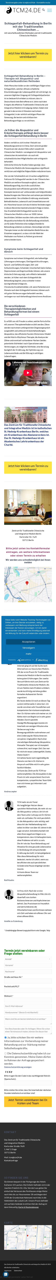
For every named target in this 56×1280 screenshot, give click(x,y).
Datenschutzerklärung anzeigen (18, 1067)
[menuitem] (42, 10)
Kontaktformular (43, 2)
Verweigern (28, 647)
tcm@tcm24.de (29, 2)
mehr (29, 653)
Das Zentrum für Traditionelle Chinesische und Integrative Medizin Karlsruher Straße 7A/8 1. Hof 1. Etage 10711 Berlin (22, 1146)
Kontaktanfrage (11, 1160)
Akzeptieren (28, 641)
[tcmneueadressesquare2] (28, 584)
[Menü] (48, 10)
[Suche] (42, 10)
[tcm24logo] (23, 10)
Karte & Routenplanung (28, 1207)
